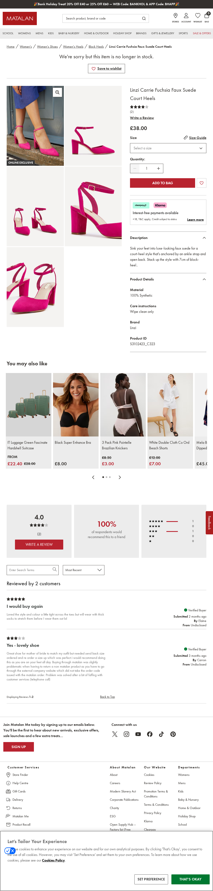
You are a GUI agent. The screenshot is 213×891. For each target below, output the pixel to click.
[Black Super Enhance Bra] (76, 405)
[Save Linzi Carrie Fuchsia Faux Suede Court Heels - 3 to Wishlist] (94, 69)
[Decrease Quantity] (134, 168)
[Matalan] (20, 18)
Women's (26, 47)
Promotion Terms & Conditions (156, 793)
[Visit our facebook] (149, 734)
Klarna (148, 821)
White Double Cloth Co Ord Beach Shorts (169, 445)
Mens (182, 783)
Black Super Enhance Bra (73, 442)
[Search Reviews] (55, 570)
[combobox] (168, 148)
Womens (183, 775)
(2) (132, 112)
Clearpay (150, 829)
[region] (106, 861)
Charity (114, 808)
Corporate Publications (124, 800)
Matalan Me (20, 816)
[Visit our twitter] (114, 734)
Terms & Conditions (156, 805)
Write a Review (142, 118)
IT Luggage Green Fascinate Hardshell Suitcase (27, 445)
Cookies (149, 775)
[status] (146, 168)
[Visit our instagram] (126, 734)
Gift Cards (19, 791)
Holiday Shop (187, 816)
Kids (180, 791)
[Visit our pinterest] (173, 734)
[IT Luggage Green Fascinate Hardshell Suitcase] (28, 405)
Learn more (195, 220)
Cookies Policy (53, 860)
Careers (115, 783)
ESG (113, 816)
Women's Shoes (47, 47)
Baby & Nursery (188, 800)
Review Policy (152, 783)
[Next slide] (120, 477)
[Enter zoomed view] (57, 92)
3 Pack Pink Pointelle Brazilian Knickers (116, 445)
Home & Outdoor (189, 808)
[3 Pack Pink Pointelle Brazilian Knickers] (123, 405)
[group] (21, 460)
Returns (17, 808)
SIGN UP (18, 747)
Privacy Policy (152, 813)
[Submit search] (144, 18)
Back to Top (107, 697)
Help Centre (20, 783)
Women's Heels (73, 47)
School (182, 824)
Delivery (17, 800)
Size (133, 137)
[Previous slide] (93, 477)
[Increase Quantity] (158, 168)
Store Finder (20, 775)
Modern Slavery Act (123, 791)
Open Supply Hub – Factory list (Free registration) (123, 829)
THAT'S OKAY (191, 879)
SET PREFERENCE (151, 879)
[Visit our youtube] (138, 734)
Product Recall (21, 824)
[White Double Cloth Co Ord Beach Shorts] (170, 405)
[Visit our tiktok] (161, 734)
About (113, 775)
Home (11, 47)
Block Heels (96, 47)
